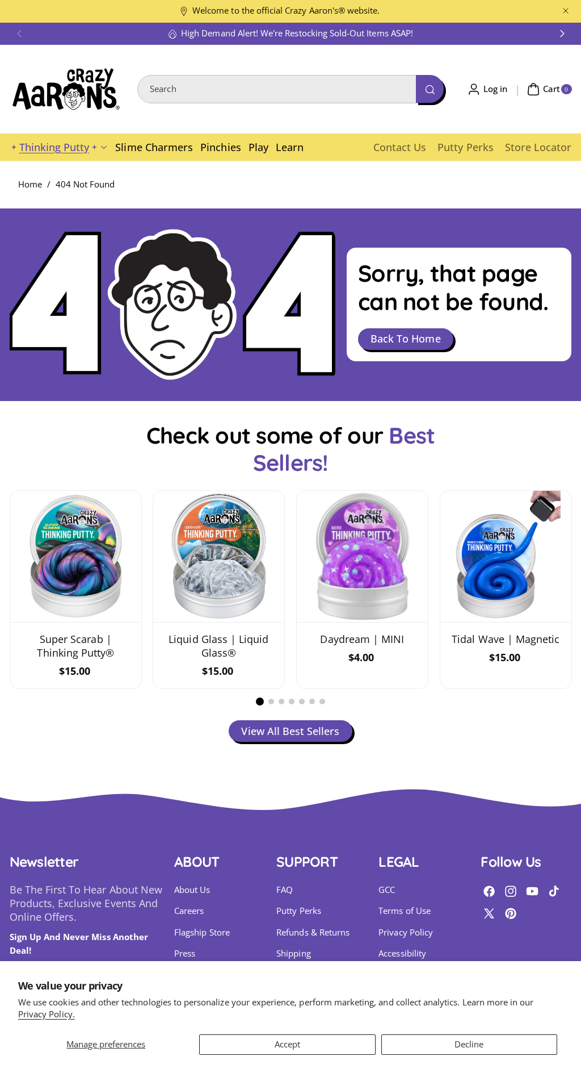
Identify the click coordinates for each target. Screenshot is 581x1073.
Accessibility (402, 953)
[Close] (565, 11)
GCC (386, 890)
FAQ (284, 890)
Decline (468, 1044)
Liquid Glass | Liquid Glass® (219, 645)
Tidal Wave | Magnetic (505, 639)
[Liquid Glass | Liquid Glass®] (218, 556)
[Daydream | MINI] (362, 556)
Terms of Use (404, 911)
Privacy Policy (405, 932)
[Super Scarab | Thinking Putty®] (75, 556)
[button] (19, 33)
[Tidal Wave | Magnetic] (505, 556)
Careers (189, 911)
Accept (287, 1044)
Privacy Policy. (46, 1014)
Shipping (293, 953)
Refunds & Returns (313, 932)
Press (184, 953)
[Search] (429, 88)
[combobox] (290, 89)
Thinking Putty (54, 147)
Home (30, 184)
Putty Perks (298, 911)
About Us (192, 890)
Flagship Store (202, 932)
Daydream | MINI (362, 639)
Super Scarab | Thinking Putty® (75, 645)
